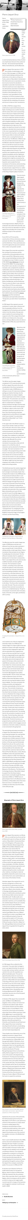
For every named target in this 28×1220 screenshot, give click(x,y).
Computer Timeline (8, 3)
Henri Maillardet (13, 262)
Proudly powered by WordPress (10, 1216)
